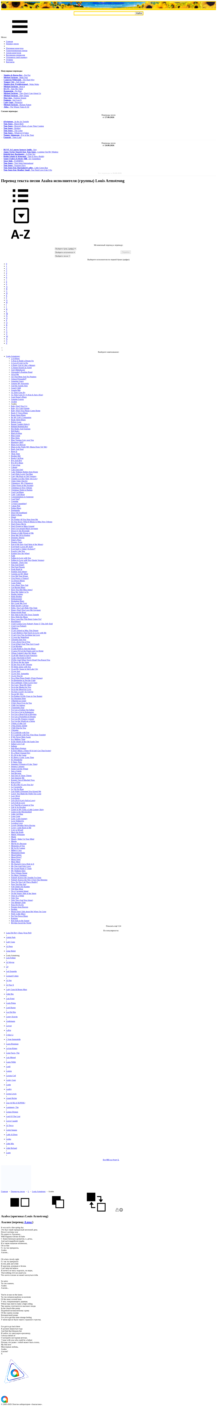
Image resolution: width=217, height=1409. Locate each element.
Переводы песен (18, 1191)
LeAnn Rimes (11, 1048)
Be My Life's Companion (21, 417)
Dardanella (15, 510)
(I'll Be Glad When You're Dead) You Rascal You (30, 660)
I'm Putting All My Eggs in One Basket (26, 696)
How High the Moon (19, 617)
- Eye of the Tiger (19, 135)
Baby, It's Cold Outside (20, 408)
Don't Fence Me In (18, 524)
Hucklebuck (16, 621)
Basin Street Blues (18, 415)
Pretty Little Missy (18, 914)
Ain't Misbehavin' (18, 370)
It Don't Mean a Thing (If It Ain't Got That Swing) (31, 751)
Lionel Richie (11, 1098)
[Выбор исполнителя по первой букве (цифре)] (20, 243)
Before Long (16, 422)
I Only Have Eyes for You (21, 703)
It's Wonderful (16, 760)
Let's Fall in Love (18, 803)
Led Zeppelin (11, 971)
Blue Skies (15, 438)
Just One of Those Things (21, 776)
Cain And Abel (17, 470)
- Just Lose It (12, 100)
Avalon (14, 402)
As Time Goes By (18, 392)
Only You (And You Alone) (22, 900)
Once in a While (17, 896)
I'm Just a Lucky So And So (22, 692)
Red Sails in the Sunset (20, 921)
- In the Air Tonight (16, 122)
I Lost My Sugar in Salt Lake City (24, 669)
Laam (8, 1153)
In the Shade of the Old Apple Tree (25, 742)
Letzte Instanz (11, 1130)
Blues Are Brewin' (18, 445)
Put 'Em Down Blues (19, 916)
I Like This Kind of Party (21, 658)
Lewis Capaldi (12, 1121)
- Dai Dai (17, 75)
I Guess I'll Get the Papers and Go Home (27, 651)
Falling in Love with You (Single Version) (27, 560)
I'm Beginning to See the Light (23, 680)
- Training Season (15, 98)
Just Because (16, 773)
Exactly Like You (18, 551)
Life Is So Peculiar (18, 807)
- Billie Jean (16, 77)
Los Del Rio (11, 1012)
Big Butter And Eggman (20, 429)
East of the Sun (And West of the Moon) (27, 544)
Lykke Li (9, 1035)
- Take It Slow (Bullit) (24, 156)
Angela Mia (15, 390)
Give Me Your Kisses (19, 576)
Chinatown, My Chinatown (22, 483)
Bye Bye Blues (17, 463)
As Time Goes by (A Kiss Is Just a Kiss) (27, 395)
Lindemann (10, 1021)
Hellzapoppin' (16, 599)
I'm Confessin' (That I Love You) (24, 683)
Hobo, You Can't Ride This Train (24, 608)
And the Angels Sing (19, 386)
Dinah (13, 517)
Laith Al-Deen (11, 1134)
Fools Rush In (16, 569)
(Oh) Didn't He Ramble (20, 887)
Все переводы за (110, 173)
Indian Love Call (17, 744)
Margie (14, 841)
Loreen (9, 1071)
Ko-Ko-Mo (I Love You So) (22, 785)
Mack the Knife (17, 832)
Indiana (14, 746)
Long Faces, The (12, 1053)
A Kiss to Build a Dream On (22, 361)
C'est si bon (15, 465)
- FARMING (13, 161)
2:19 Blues (15, 358)
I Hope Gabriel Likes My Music (24, 653)
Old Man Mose (17, 889)
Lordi (8, 1067)
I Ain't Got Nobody (18, 626)
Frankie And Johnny (19, 572)
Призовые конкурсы (14, 48)
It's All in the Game (18, 755)
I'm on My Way (17, 694)
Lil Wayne (10, 962)
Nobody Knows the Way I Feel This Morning (29, 880)
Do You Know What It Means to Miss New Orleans (31, 522)
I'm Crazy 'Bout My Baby (21, 685)
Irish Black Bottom (18, 748)
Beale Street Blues (18, 420)
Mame (13, 837)
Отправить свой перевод (16, 57)
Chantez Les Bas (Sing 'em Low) (24, 479)
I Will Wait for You (18, 728)
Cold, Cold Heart (18, 494)
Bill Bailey (15, 431)
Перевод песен (12, 44)
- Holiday (12, 128)
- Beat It (14, 86)
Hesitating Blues (17, 601)
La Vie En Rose (17, 789)
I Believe (14, 628)
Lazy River (15, 796)
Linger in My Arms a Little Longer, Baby (27, 810)
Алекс (28, 1222)
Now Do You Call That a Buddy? (24, 882)
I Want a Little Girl (18, 723)
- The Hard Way (19, 80)
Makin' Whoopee (18, 834)
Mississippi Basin (18, 853)
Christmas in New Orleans (21, 488)
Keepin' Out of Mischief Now (23, 780)
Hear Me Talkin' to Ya (20, 592)
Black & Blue (16, 433)
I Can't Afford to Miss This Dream (24, 630)
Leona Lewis (11, 1094)
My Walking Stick (18, 871)
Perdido (14, 909)
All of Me (15, 374)
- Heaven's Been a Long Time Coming (24, 126)
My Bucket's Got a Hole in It (22, 864)
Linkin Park (10, 937)
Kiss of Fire (15, 782)
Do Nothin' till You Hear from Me (24, 519)
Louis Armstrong (38, 1191)
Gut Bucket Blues (18, 587)
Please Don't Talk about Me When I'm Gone (28, 911)
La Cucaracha (16, 787)
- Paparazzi (13, 102)
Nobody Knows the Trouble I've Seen (26, 878)
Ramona (14, 918)
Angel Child (16, 388)
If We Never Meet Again (21, 737)
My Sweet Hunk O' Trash (21, 868)
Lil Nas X (10, 985)
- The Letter (13, 131)
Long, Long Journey (19, 819)
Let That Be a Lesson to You (22, 805)
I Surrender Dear (17, 708)
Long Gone (15, 816)
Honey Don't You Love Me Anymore (26, 610)
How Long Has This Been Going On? (26, 619)
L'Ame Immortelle (13, 1039)
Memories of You (18, 846)
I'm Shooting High (18, 698)
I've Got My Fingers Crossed (22, 719)
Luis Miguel (11, 1057)
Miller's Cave (16, 850)
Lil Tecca (9, 1125)
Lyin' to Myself (17, 830)
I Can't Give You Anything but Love (25, 635)
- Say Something (22, 159)
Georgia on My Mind (19, 574)
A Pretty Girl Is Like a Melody (23, 365)
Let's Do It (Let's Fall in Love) (23, 800)
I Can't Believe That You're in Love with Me (28, 633)
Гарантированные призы (16, 50)
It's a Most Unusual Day (20, 753)
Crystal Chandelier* (19, 504)
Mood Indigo (16, 855)
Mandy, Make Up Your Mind (22, 839)
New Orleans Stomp (19, 873)
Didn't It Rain (16, 515)
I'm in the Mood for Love (21, 689)
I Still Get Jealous (18, 705)
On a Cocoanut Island (19, 891)
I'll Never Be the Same (20, 662)
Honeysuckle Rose (18, 612)
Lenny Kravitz (12, 1017)
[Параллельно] (20, 1211)
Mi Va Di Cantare (18, 848)
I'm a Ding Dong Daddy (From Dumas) (27, 678)
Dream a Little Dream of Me (22, 533)
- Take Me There (13, 89)
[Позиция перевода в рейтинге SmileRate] (121, 1211)
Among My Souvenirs (20, 383)
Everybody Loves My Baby (22, 547)
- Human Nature (17, 105)
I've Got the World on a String (23, 721)
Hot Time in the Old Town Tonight (25, 615)
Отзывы (9, 60)
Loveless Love (17, 823)
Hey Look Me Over (19, 603)
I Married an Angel (18, 701)
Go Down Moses (18, 581)
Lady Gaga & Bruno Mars (16, 989)
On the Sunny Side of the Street (23, 893)
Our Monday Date (18, 902)
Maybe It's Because (18, 844)
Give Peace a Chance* (20, 578)
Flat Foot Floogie (18, 567)
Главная (9, 41)
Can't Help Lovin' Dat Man (22, 474)
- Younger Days (15, 165)
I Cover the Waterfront (20, 637)
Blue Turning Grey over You (22, 440)
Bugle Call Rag (17, 458)
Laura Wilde (11, 1062)
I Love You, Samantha (20, 674)
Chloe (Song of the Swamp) (22, 485)
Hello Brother (16, 596)
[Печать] (117, 1211)
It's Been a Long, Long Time (22, 757)
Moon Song (15, 859)
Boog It (14, 451)
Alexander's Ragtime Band (21, 372)
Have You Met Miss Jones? (22, 590)
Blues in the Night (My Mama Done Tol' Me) (29, 447)
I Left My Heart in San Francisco (24, 655)
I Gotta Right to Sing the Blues (23, 649)
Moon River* (16, 857)
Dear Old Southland (19, 513)
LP (7, 967)
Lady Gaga (10, 942)
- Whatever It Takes (16, 133)
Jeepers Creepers (17, 766)
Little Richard (11, 1148)
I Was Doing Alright (19, 726)
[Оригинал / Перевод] (96, 1211)
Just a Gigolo (16, 771)
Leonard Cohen (12, 976)
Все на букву (111, 1160)
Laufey (9, 1089)
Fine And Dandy (17, 565)
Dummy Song (16, 542)
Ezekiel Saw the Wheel (20, 553)
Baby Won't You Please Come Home (25, 411)
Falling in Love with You (21, 558)
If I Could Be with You (20, 732)
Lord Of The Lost (13, 1116)
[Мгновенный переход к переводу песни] (20, 223)
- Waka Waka (21, 84)
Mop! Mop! (15, 862)
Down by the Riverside (20, 531)
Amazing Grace (17, 381)
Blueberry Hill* (17, 442)
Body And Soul (17, 449)
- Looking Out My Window (31, 152)
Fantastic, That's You (19, 562)
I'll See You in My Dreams (21, 664)
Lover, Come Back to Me (21, 828)
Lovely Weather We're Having (23, 825)
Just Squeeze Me (17, 778)
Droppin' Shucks (17, 538)
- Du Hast (13, 91)
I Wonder (14, 730)
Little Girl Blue (17, 814)
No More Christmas (19, 875)
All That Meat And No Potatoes (23, 377)
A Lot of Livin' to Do (19, 363)
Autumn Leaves (17, 399)
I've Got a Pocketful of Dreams (23, 717)
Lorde (8, 1085)
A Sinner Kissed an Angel (21, 368)
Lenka (8, 1139)
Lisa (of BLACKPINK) (15, 1103)
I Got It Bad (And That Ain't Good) (25, 644)
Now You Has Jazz (18, 884)
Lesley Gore (11, 1080)
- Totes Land (12, 137)
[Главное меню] (20, 35)
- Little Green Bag (26, 168)
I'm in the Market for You (21, 687)
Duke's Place (16, 540)
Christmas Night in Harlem (21, 490)
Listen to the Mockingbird (21, 812)
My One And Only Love (21, 866)
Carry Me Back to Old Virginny (23, 476)
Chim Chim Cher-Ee (19, 481)
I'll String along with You (21, 667)
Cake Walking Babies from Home (24, 472)
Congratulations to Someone (22, 497)
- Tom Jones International (18, 163)
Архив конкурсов (13, 53)
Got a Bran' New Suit (19, 585)
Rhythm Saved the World (21, 923)
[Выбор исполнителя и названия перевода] (20, 204)
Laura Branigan (12, 1044)
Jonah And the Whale (19, 769)
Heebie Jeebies (17, 594)
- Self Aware (14, 82)
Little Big (10, 994)
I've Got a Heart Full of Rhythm (23, 714)
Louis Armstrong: (13, 356)
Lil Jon (9, 980)
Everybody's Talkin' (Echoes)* (23, 549)
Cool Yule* (15, 499)
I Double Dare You (18, 640)
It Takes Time (16, 762)
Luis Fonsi (10, 999)
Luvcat (9, 1026)
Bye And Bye (16, 460)
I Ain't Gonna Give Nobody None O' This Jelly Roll (32, 624)
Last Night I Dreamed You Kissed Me (26, 791)
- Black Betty (14, 124)
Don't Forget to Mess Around (22, 526)
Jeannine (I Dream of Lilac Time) (24, 764)
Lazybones (15, 798)
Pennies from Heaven (19, 907)
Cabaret (14, 467)
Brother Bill (15, 456)
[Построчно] (58, 1211)
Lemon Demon (12, 1112)
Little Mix (10, 1144)
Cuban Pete (15, 506)
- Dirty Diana (16, 96)
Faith (13, 556)
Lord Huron (11, 1008)
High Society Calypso (20, 606)
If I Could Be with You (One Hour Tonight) (28, 735)
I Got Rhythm (16, 646)
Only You (15, 898)
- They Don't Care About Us (22, 93)
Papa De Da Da (17, 905)
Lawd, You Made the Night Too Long (26, 794)
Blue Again (15, 436)
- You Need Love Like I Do (28, 170)
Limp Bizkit (11, 951)
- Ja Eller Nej (19, 154)
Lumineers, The (12, 1107)
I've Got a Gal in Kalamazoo (22, 712)
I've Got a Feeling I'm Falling (22, 710)
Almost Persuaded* (18, 379)
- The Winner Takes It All (16, 107)
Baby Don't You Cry (19, 406)
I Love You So (17, 676)
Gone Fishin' (16, 583)
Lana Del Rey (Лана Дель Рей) (19, 933)
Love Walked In (17, 821)
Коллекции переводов (15, 55)
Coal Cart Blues (17, 492)
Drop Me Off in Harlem (20, 535)
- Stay (20, 150)
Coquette (14, 501)
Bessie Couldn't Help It (20, 424)
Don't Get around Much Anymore (24, 528)
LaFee (8, 1030)
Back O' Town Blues (19, 413)
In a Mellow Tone (18, 739)
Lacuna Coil (11, 1076)
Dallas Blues (16, 508)
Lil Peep (9, 946)
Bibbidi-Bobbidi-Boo (19, 426)
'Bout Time (15, 454)
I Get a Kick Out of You (20, 642)
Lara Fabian (11, 958)
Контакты (10, 62)
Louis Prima (11, 1003)
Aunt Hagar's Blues (19, 397)
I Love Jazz (15, 671)
